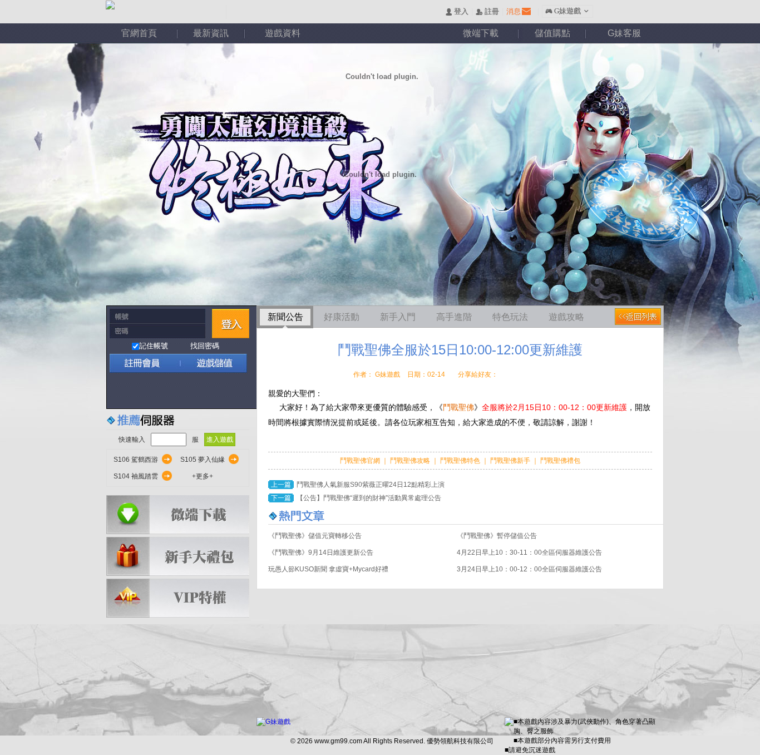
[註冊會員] (143, 363)
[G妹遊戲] (273, 722)
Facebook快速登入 (118, 390)
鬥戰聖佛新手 (511, 461)
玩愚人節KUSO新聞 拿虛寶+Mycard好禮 (328, 569)
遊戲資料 (282, 33)
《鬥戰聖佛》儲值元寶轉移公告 (315, 536)
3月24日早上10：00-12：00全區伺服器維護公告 (529, 569)
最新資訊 (211, 33)
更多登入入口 (237, 390)
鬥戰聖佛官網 (361, 461)
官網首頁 (139, 33)
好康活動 (341, 317)
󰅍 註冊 (487, 12)
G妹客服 (624, 33)
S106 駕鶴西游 (135, 459)
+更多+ (202, 476)
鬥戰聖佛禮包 (559, 461)
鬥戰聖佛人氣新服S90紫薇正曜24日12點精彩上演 (371, 484)
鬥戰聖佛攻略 (410, 461)
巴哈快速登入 (166, 390)
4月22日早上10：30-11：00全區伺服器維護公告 (529, 552)
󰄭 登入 (456, 12)
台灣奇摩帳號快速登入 (214, 390)
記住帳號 (153, 346)
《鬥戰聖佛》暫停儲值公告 (497, 536)
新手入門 (398, 317)
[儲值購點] (209, 363)
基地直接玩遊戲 (190, 390)
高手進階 (454, 317)
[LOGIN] (230, 323)
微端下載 (481, 33)
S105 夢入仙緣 (202, 459)
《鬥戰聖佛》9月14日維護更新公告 (320, 552)
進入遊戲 (219, 439)
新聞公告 (285, 317)
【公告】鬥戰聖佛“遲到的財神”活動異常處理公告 (369, 498)
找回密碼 (204, 346)
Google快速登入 (142, 390)
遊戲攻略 (566, 317)
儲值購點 (552, 33)
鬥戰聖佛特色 (461, 461)
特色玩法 (510, 317)
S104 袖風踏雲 (135, 476)
